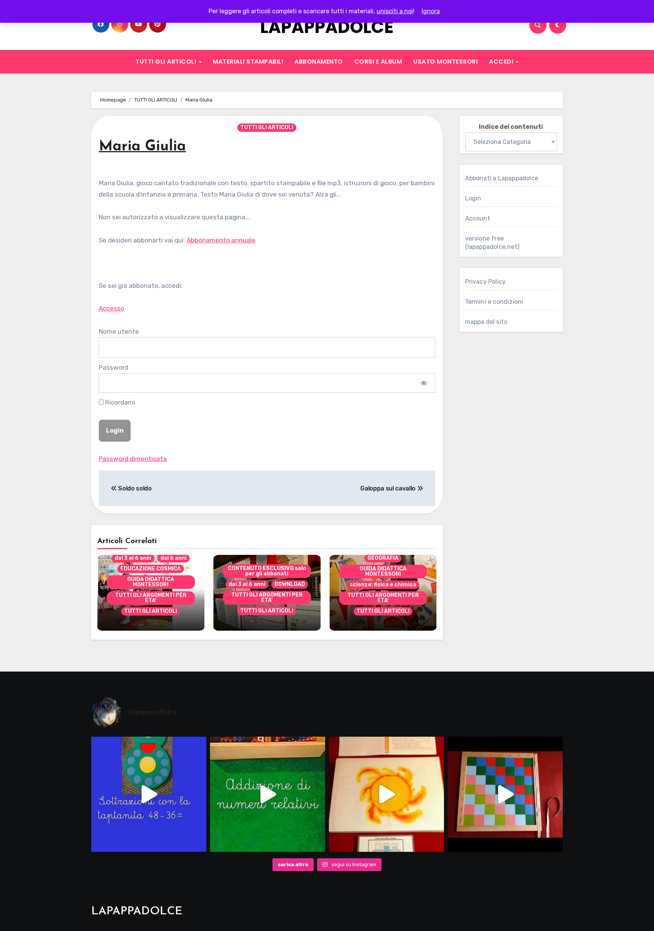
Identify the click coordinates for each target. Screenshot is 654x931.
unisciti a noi (395, 11)
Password (113, 367)
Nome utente (119, 331)
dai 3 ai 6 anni (133, 558)
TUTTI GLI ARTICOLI (166, 61)
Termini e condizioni (494, 301)
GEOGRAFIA (383, 558)
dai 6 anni (173, 558)
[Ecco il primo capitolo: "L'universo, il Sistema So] (386, 794)
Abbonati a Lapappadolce (502, 178)
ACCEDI (502, 61)
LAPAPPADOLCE (327, 27)
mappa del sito (486, 321)
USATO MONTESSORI (445, 61)
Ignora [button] (431, 11)
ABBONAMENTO (318, 61)
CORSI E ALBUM (378, 61)
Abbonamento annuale (221, 240)
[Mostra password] (424, 383)
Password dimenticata (133, 458)
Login (473, 198)
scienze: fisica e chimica (383, 584)
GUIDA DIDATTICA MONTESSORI (150, 582)
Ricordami (119, 402)
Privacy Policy (485, 281)
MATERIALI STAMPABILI (248, 61)
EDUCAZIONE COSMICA (150, 568)
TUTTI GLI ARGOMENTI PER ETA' (151, 598)
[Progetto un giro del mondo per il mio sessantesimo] (505, 794)
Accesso (111, 308)
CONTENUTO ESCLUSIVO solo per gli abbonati (267, 571)
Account (477, 218)
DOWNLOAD (289, 584)
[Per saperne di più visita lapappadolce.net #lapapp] (267, 794)
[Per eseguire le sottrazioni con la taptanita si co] (148, 794)
